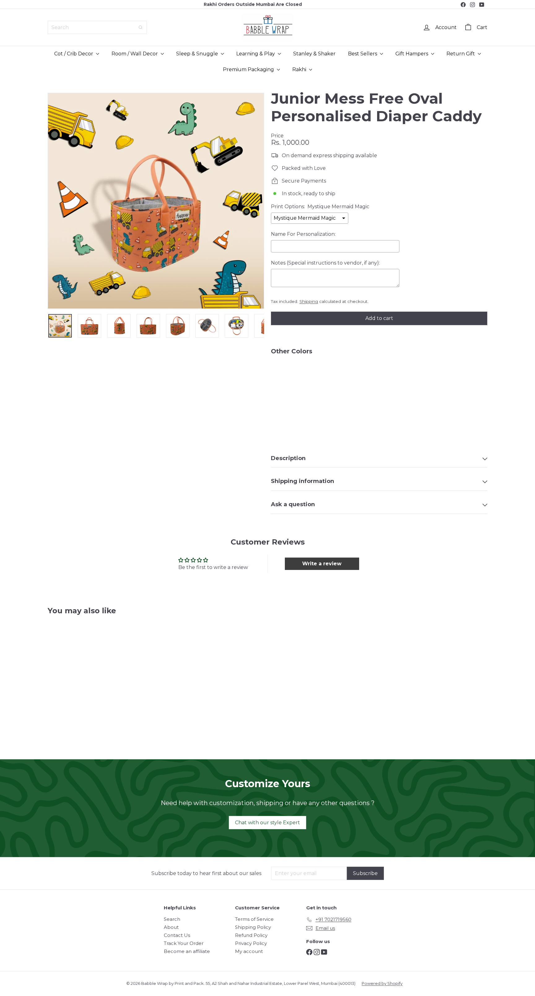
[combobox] (97, 27)
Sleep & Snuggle (197, 54)
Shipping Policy (253, 927)
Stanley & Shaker (314, 54)
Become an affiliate (187, 951)
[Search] (140, 27)
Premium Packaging (249, 69)
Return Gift (461, 54)
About (171, 927)
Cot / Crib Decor (74, 54)
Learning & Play (256, 54)
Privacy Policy (251, 943)
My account (249, 951)
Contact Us (177, 935)
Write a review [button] (321, 564)
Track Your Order (183, 943)
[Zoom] (156, 200)
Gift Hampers (412, 54)
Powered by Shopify (382, 983)
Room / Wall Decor (135, 54)
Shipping (308, 301)
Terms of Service (254, 919)
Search (172, 919)
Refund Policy (251, 935)
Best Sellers (363, 54)
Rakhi (299, 69)
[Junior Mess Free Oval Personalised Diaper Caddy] (379, 381)
